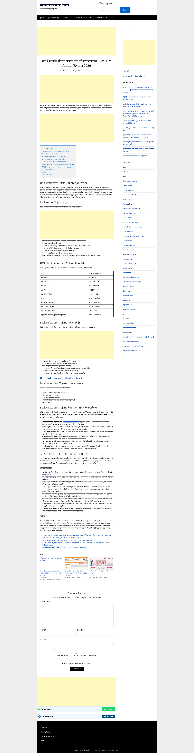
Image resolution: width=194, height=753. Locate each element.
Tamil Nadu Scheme (129, 254)
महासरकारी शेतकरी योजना (54, 5)
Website (43, 640)
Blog (124, 176)
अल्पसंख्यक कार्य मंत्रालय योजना (131, 277)
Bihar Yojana (127, 172)
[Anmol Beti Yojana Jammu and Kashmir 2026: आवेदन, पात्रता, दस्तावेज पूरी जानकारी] (51, 563)
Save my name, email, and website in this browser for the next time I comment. (77, 649)
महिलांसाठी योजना (127, 332)
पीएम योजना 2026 (128, 305)
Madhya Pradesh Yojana (131, 222)
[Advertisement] (76, 41)
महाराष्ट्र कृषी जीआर (128, 323)
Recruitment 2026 (129, 250)
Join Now (109, 709)
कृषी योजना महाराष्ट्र (54, 17)
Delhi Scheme (127, 186)
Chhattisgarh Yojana (130, 181)
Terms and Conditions (82, 17)
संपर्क (113, 17)
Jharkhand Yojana (129, 213)
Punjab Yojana (127, 241)
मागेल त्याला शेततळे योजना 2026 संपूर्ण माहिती (135, 156)
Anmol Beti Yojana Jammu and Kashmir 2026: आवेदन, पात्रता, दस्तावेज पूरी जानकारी (51, 573)
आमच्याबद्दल (66, 17)
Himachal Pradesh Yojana (131, 195)
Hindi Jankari (127, 199)
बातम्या (124, 314)
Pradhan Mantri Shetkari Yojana (133, 236)
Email (80, 630)
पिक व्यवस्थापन (127, 300)
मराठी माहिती (126, 318)
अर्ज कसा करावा (127, 273)
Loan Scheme (127, 218)
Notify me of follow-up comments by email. (76, 655)
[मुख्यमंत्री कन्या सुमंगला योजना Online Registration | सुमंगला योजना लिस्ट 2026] (76, 563)
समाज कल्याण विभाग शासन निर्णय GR (133, 346)
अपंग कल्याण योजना (128, 268)
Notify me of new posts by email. (76, 663)
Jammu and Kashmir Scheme (132, 208)
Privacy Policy (101, 17)
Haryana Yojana (128, 190)
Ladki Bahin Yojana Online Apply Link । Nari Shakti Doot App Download (67, 540)
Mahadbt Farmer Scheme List (132, 227)
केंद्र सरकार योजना (128, 291)
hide (52, 148)
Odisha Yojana (128, 231)
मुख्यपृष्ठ (42, 17)
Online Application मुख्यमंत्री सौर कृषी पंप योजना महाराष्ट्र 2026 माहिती (64, 547)
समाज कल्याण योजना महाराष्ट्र (131, 341)
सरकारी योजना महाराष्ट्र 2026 (131, 351)
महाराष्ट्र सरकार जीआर (129, 328)
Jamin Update (127, 204)
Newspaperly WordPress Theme (109, 750)
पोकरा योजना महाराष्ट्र (129, 309)
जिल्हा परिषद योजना (128, 296)
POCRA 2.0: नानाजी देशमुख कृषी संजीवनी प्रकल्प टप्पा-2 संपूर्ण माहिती (62, 538)
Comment (45, 601)
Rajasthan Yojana (129, 245)
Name (43, 630)
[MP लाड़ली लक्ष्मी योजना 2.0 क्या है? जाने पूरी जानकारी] (101, 563)
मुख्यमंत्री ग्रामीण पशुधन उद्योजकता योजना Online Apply (138, 337)
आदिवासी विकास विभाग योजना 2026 (132, 282)
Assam (125, 167)
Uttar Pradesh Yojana (130, 263)
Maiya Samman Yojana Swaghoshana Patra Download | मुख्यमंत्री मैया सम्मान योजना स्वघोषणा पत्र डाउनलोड (76, 535)
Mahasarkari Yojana (85, 71)
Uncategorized (128, 259)
